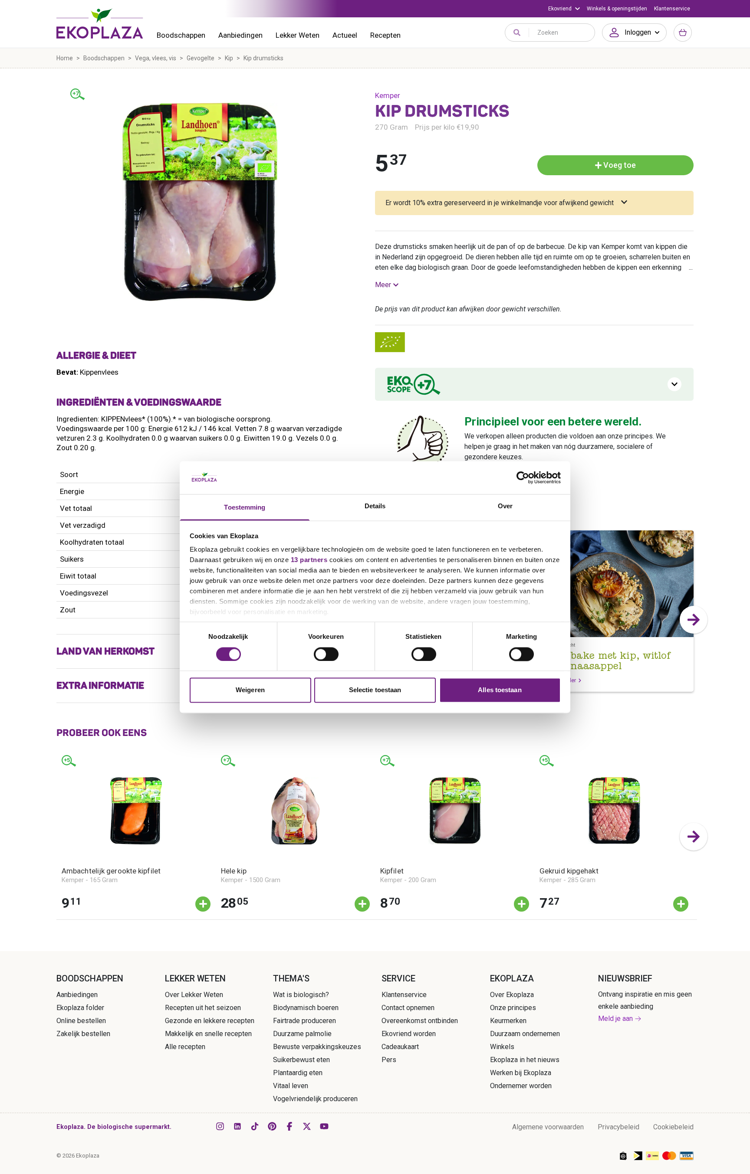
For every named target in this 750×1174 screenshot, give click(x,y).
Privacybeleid (618, 1127)
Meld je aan (615, 1018)
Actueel (344, 35)
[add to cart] (203, 904)
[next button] (693, 620)
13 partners (309, 560)
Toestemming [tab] (244, 507)
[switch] (326, 654)
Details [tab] (375, 506)
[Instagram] (220, 1126)
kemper (387, 95)
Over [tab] (505, 506)
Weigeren (250, 690)
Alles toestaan (499, 690)
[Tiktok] (254, 1126)
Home (64, 58)
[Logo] (99, 23)
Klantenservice (672, 9)
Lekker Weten (297, 35)
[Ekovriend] (564, 9)
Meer (383, 285)
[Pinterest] (272, 1126)
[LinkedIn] (237, 1126)
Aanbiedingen (240, 35)
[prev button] (56, 836)
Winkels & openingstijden (617, 9)
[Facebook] (289, 1126)
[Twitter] (307, 1126)
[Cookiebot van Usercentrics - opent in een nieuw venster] (523, 477)
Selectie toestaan (375, 690)
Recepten (385, 35)
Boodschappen (181, 35)
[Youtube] (324, 1126)
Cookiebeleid (673, 1127)
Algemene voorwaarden (548, 1127)
